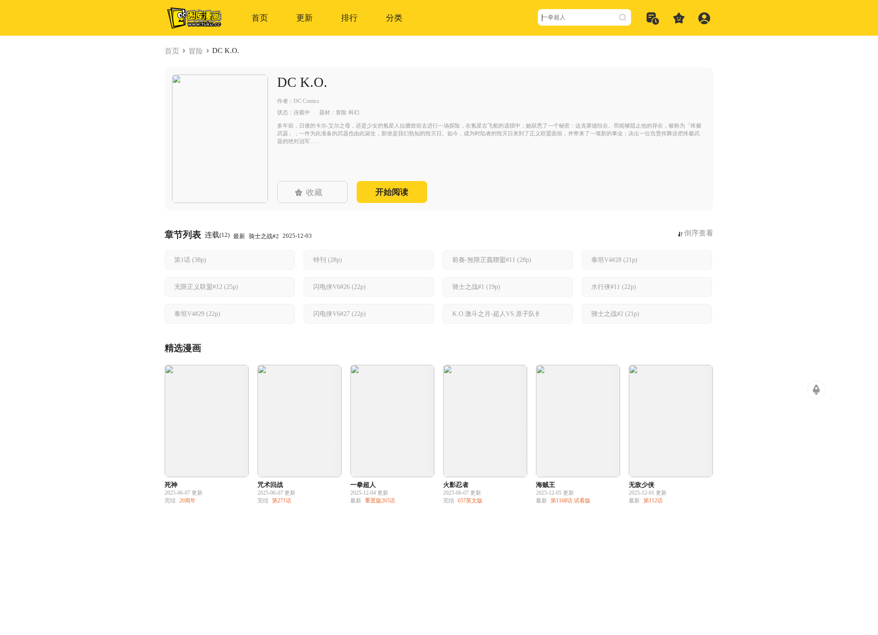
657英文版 (470, 500)
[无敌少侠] (671, 421)
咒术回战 (270, 484)
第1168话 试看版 (570, 500)
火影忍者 (456, 484)
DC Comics (306, 101)
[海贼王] (578, 421)
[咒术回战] (299, 421)
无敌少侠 (641, 484)
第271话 (281, 500)
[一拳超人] (392, 421)
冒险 (195, 51)
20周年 (187, 500)
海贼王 (545, 484)
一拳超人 (363, 484)
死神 (171, 484)
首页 (172, 51)
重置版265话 (380, 500)
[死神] (207, 421)
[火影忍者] (485, 421)
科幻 (353, 112)
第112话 (653, 500)
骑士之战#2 (264, 236)
